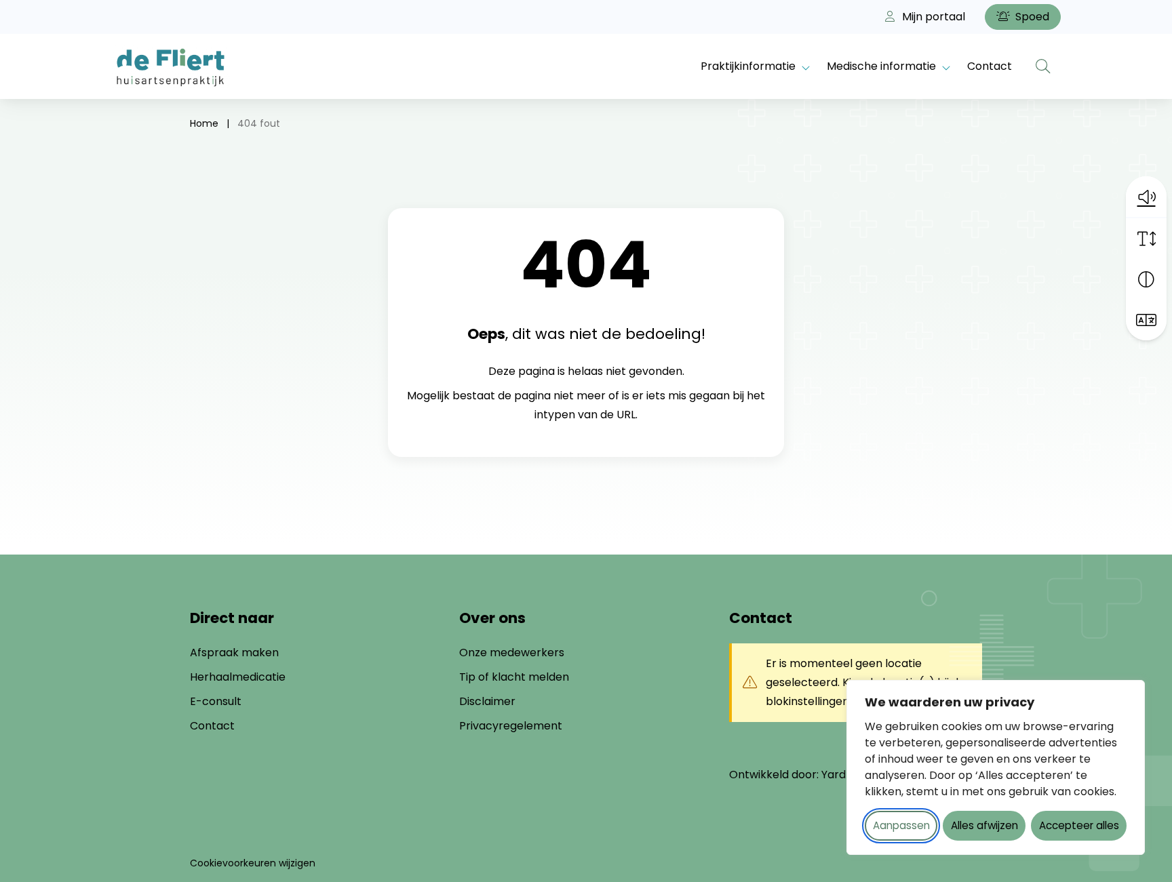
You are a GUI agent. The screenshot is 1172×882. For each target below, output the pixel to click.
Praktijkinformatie (748, 66)
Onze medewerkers (511, 652)
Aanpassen (901, 825)
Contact (989, 66)
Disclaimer (487, 701)
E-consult (215, 701)
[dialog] (995, 767)
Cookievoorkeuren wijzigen (252, 863)
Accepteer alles (1079, 825)
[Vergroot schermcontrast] (1146, 279)
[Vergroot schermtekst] (1146, 238)
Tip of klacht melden (514, 677)
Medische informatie (881, 66)
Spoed (1031, 16)
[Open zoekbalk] (1043, 66)
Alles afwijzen (984, 825)
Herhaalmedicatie (238, 677)
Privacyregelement (510, 726)
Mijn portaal (932, 16)
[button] (1146, 196)
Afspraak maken (234, 652)
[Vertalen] (1146, 320)
